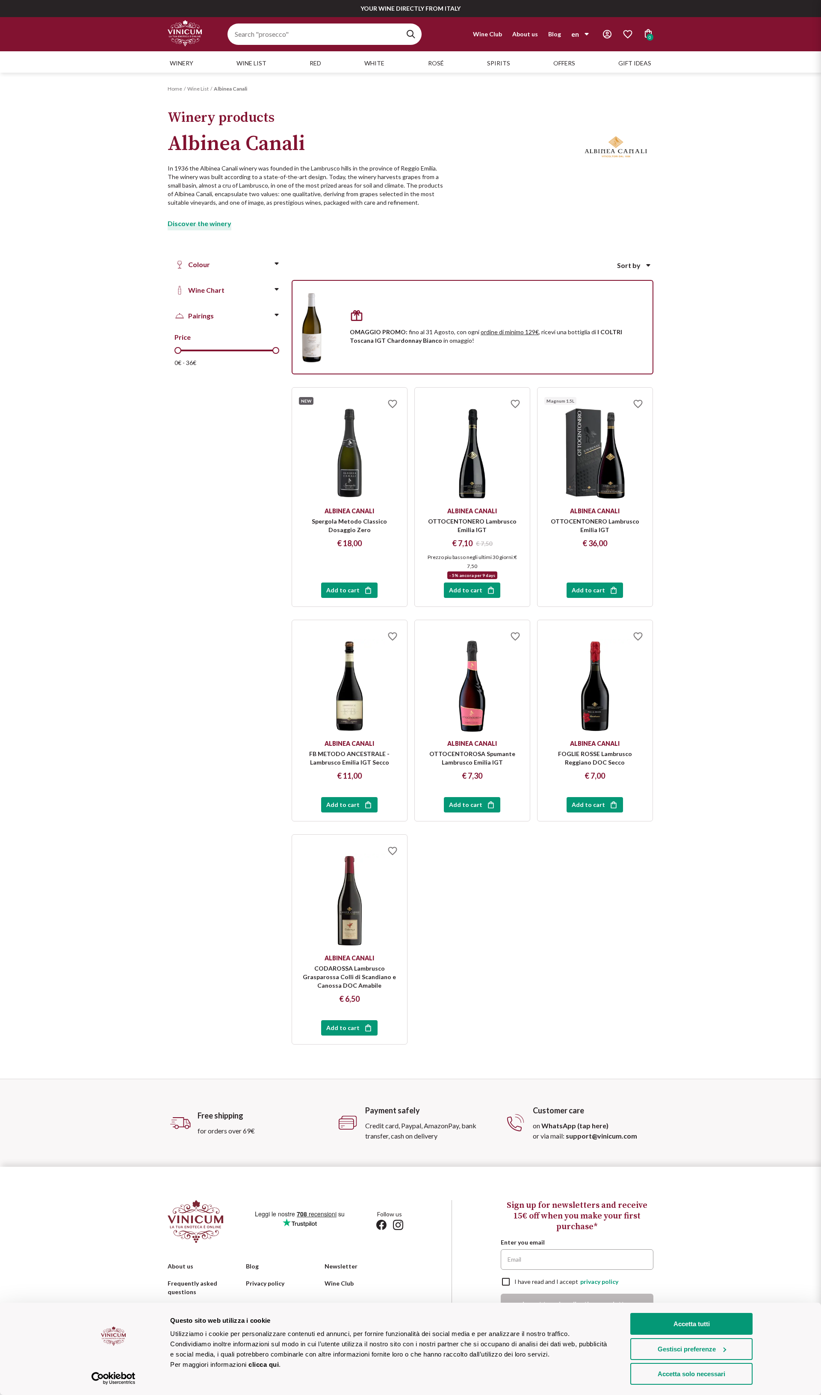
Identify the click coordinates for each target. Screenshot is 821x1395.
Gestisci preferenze (687, 1349)
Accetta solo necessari (691, 1373)
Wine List (198, 88)
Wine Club (487, 34)
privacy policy (599, 1281)
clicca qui (263, 1364)
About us (525, 34)
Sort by (629, 265)
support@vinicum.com (601, 1136)
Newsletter (341, 1266)
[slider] (177, 350)
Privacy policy (265, 1283)
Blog (554, 34)
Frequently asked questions (192, 1287)
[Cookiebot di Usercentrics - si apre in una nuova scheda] (113, 1378)
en (575, 34)
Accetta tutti (691, 1323)
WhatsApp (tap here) (574, 1125)
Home (175, 88)
